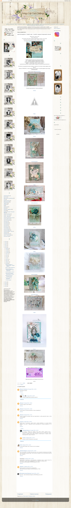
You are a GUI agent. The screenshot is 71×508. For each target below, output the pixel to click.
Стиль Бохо (6, 221)
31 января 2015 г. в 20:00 (27, 421)
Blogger (37, 500)
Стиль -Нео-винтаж (7, 220)
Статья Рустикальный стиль (8, 217)
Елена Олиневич (34, 274)
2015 (6, 247)
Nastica (34, 136)
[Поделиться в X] (29, 383)
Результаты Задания (7, 209)
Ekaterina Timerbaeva (23, 389)
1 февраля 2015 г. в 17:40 (30, 437)
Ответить (22, 399)
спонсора (39, 367)
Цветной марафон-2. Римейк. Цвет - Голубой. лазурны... (10, 265)
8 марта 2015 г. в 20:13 (35, 473)
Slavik (34, 312)
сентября (7, 252)
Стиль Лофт (6, 225)
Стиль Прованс (6, 227)
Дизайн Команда (6, 200)
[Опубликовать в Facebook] (30, 383)
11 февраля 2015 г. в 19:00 (29, 458)
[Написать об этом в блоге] (28, 383)
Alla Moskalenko (38, 71)
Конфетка (5, 204)
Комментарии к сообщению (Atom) (29, 496)
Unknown (21, 414)
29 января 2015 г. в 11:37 (28, 414)
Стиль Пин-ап (6, 226)
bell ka (34, 227)
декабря (7, 248)
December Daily (6, 236)
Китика (34, 90)
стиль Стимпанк (6, 228)
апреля (7, 259)
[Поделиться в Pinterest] (31, 383)
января (7, 263)
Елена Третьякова (34, 294)
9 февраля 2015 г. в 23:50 (31, 450)
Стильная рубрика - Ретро (8, 231)
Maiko (34, 113)
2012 (6, 284)
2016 (6, 245)
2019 (6, 241)
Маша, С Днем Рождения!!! (10, 267)
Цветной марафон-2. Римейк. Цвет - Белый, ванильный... (10, 270)
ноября (7, 249)
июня (7, 256)
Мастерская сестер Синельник (25, 473)
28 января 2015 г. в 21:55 (32, 389)
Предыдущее (48, 494)
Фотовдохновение (7, 233)
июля (7, 255)
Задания (21, 384)
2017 (6, 244)
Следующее (20, 494)
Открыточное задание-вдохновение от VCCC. (10, 274)
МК (4, 205)
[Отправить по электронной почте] (27, 383)
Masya (34, 349)
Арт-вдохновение (7, 195)
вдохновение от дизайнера (8, 198)
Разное (5, 208)
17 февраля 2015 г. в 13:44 (28, 466)
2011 (6, 286)
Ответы (22, 428)
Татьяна (21, 421)
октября (7, 251)
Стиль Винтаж (6, 222)
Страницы (5, 232)
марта (7, 260)
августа (7, 253)
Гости (5, 199)
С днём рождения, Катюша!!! (9, 278)
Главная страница (34, 494)
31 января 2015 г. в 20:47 (34, 430)
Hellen (34, 184)
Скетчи (5, 210)
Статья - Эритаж (6, 216)
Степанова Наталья (26, 430)
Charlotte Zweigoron (23, 450)
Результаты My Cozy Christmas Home (9, 276)
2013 (6, 283)
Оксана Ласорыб (34, 161)
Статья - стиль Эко (7, 215)
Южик (34, 251)
